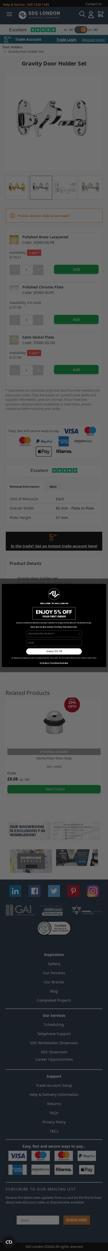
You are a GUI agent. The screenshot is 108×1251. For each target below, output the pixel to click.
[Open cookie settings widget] (9, 1242)
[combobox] (53, 633)
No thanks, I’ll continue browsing (54, 663)
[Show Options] (79, 633)
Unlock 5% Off (54, 651)
